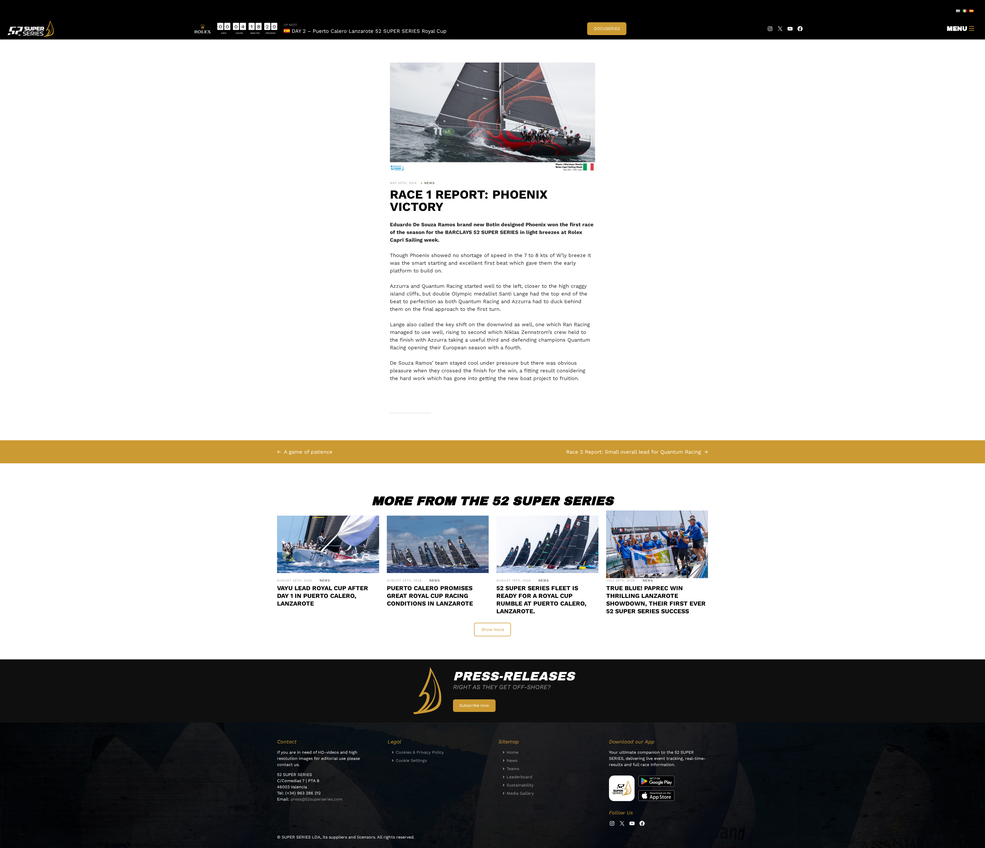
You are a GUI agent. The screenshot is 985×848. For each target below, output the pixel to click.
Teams (513, 768)
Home (512, 752)
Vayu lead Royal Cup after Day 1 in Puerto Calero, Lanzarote (322, 596)
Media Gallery (520, 793)
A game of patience (308, 452)
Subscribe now (474, 705)
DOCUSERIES (607, 28)
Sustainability (520, 785)
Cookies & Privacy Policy (420, 752)
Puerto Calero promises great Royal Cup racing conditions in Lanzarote (430, 596)
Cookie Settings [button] (411, 760)
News (429, 183)
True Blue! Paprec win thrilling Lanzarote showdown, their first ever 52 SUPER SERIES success (656, 600)
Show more (492, 629)
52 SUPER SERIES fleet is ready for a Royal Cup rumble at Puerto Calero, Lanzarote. (541, 600)
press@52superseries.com (316, 799)
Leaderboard (519, 776)
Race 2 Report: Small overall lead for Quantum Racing (633, 452)
